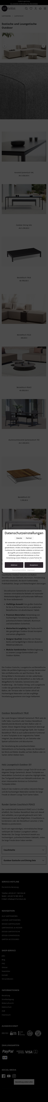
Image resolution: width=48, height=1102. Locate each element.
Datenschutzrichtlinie (19, 570)
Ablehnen (14, 565)
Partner (29, 538)
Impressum (31, 570)
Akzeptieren (34, 565)
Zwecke (19, 538)
